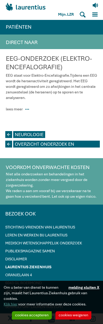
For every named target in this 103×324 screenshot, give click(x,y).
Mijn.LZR (66, 14)
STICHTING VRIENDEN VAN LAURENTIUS (40, 227)
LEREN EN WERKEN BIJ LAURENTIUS (36, 235)
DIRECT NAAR (22, 42)
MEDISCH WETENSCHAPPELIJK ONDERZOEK (43, 243)
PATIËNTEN (18, 27)
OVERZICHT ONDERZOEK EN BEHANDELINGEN (40, 144)
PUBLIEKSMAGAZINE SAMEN (30, 251)
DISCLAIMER (16, 259)
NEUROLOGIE (25, 134)
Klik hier (10, 304)
